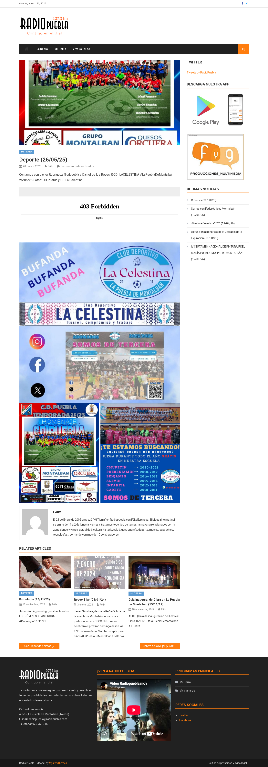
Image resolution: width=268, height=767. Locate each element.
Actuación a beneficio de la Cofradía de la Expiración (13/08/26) (216, 235)
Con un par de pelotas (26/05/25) (41, 646)
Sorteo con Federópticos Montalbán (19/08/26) (213, 212)
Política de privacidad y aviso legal (227, 762)
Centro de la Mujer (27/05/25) (161, 646)
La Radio (42, 48)
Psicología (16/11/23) (34, 599)
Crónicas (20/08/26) (203, 200)
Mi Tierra (60, 48)
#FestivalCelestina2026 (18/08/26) (213, 223)
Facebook (185, 720)
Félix (51, 166)
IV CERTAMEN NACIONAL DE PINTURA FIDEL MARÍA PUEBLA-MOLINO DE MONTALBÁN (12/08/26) (218, 253)
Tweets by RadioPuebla (201, 72)
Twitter (183, 715)
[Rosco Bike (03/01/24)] (99, 572)
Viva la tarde (81, 48)
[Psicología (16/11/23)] (45, 572)
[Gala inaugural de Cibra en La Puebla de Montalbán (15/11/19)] (154, 572)
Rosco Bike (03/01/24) (90, 599)
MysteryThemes (58, 762)
